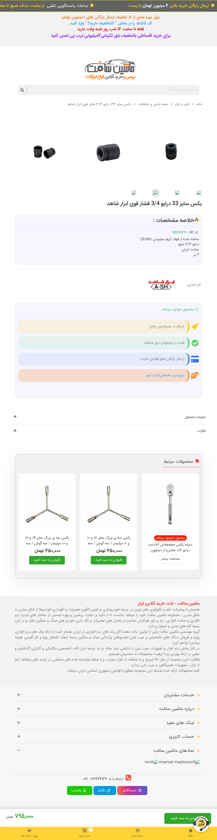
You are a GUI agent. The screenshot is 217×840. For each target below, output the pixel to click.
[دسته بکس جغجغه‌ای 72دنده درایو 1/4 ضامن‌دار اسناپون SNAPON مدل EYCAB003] (170, 504)
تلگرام (102, 790)
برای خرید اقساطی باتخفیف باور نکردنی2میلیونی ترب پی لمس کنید (110, 35)
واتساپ (77, 790)
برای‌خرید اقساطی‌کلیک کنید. (164, 375)
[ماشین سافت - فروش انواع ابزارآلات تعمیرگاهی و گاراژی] (108, 69)
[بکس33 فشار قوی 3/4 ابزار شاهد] (106, 149)
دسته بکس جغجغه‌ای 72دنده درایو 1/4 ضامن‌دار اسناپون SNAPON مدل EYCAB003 (170, 550)
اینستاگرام (130, 790)
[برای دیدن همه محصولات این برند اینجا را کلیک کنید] (164, 285)
